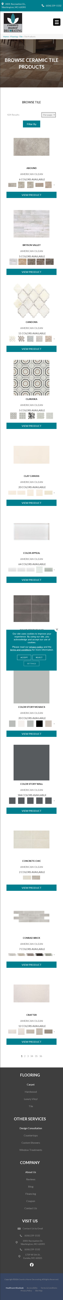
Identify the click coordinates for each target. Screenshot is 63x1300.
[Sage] (48, 954)
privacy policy (36, 646)
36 (40, 1055)
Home (6, 36)
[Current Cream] (31, 839)
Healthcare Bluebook (15, 1288)
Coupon (30, 1200)
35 (36, 1055)
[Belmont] (22, 415)
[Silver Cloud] (48, 569)
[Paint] (48, 492)
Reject (39, 657)
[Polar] (31, 916)
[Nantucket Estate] (31, 261)
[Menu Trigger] (56, 22)
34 (31, 1055)
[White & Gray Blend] (39, 338)
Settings (31, 663)
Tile (31, 1106)
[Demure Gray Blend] (21, 338)
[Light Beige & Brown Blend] (48, 338)
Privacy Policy (26, 1291)
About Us (30, 1172)
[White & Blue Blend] (30, 338)
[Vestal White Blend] (31, 300)
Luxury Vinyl (30, 1098)
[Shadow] (31, 762)
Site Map (38, 1291)
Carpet (31, 1084)
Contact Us (30, 1208)
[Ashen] (39, 184)
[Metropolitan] (31, 377)
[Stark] (39, 954)
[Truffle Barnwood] (50, 261)
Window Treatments (30, 1149)
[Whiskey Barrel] (22, 261)
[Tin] (30, 954)
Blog (30, 1186)
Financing (30, 1193)
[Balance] (31, 685)
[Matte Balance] (30, 723)
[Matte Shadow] (31, 608)
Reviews (30, 1179)
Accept (24, 657)
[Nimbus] (31, 146)
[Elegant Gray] (36, 877)
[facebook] (32, 1265)
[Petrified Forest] (41, 261)
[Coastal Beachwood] (31, 223)
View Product (32, 194)
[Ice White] (21, 723)
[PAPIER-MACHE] (31, 993)
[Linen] (21, 954)
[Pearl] (31, 531)
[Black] (39, 723)
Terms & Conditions (49, 1288)
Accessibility (32, 1288)
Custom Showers (30, 1142)
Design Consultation (31, 1128)
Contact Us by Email (33, 1228)
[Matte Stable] (48, 723)
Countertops (31, 1135)
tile (20, 36)
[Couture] (31, 415)
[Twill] (30, 1031)
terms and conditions (21, 649)
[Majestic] (41, 415)
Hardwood (31, 1091)
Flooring (14, 36)
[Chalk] (31, 454)
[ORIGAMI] (48, 1031)
